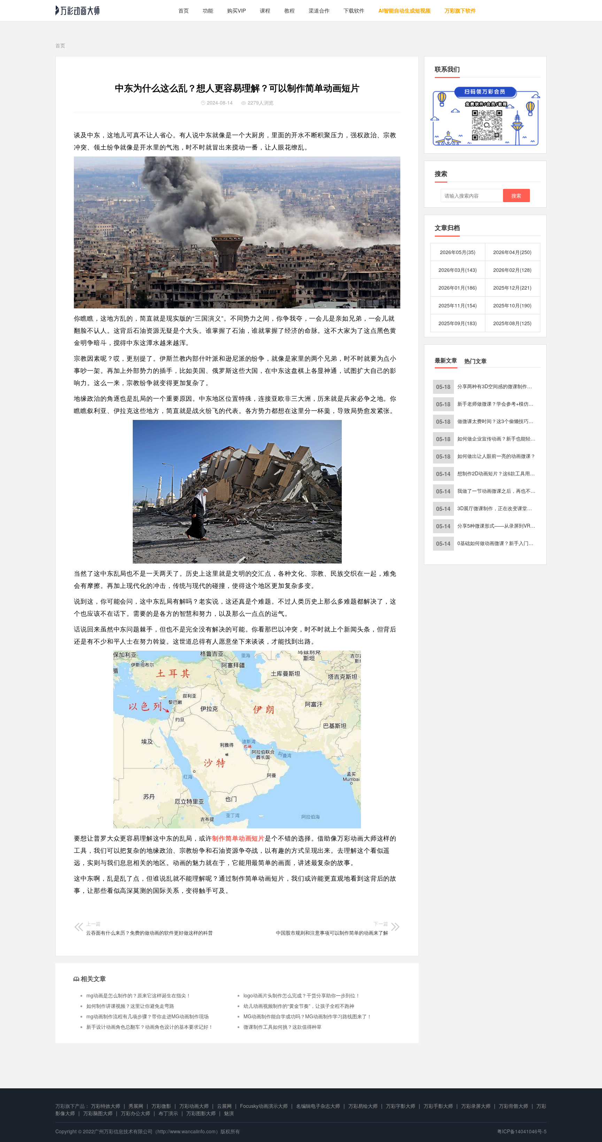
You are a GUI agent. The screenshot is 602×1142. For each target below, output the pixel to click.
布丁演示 (168, 1113)
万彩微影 (161, 1105)
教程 (289, 10)
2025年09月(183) (458, 323)
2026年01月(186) (458, 287)
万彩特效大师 (105, 1105)
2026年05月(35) (458, 251)
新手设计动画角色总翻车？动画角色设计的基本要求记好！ (149, 1026)
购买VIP (236, 10)
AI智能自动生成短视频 (404, 10)
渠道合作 (319, 10)
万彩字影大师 (400, 1105)
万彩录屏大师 (476, 1105)
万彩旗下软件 (460, 10)
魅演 (229, 1113)
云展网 (224, 1105)
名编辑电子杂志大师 (318, 1105)
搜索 (516, 195)
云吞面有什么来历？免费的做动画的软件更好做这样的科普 (149, 928)
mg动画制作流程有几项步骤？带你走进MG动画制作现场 (147, 1016)
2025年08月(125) (512, 323)
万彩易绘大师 (363, 1105)
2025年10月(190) (512, 305)
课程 (265, 10)
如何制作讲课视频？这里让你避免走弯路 (130, 1005)
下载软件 (354, 10)
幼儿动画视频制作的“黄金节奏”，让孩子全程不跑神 (299, 1005)
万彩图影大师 (201, 1113)
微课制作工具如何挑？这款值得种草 (283, 1026)
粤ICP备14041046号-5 (522, 1131)
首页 (183, 10)
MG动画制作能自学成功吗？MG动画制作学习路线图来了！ (308, 1016)
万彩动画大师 (194, 1105)
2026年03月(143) (458, 269)
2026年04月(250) (512, 251)
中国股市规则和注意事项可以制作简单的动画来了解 (332, 928)
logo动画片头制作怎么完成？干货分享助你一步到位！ (302, 995)
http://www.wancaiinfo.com (186, 1131)
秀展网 (136, 1105)
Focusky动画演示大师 (264, 1105)
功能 (208, 10)
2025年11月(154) (458, 305)
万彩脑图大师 (98, 1113)
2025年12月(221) (512, 287)
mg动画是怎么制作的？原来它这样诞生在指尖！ (138, 995)
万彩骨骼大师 (513, 1105)
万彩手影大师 (438, 1105)
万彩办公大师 (135, 1113)
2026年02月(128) (512, 269)
